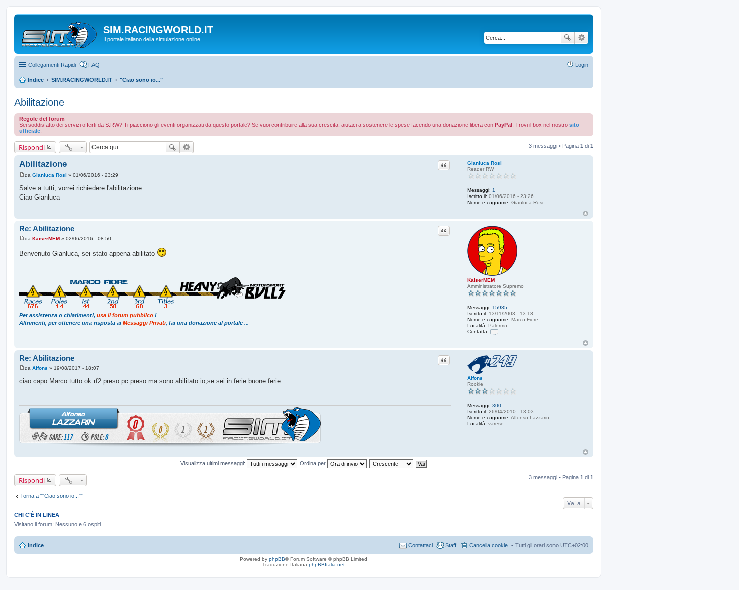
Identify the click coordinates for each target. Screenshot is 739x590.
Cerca (567, 38)
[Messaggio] (22, 175)
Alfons (475, 378)
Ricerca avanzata (581, 38)
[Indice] (60, 33)
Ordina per (313, 463)
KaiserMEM (481, 280)
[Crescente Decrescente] (391, 463)
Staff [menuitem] (450, 545)
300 (496, 405)
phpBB (277, 559)
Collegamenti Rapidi (52, 65)
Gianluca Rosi (484, 163)
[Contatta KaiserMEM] (494, 331)
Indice (36, 545)
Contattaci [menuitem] (420, 545)
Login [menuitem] (581, 65)
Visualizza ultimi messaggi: (213, 463)
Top (585, 213)
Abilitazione (39, 102)
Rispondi (32, 147)
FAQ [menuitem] (94, 65)
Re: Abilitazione (46, 228)
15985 (499, 307)
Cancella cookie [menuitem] (488, 545)
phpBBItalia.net (327, 564)
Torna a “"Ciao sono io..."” (51, 496)
